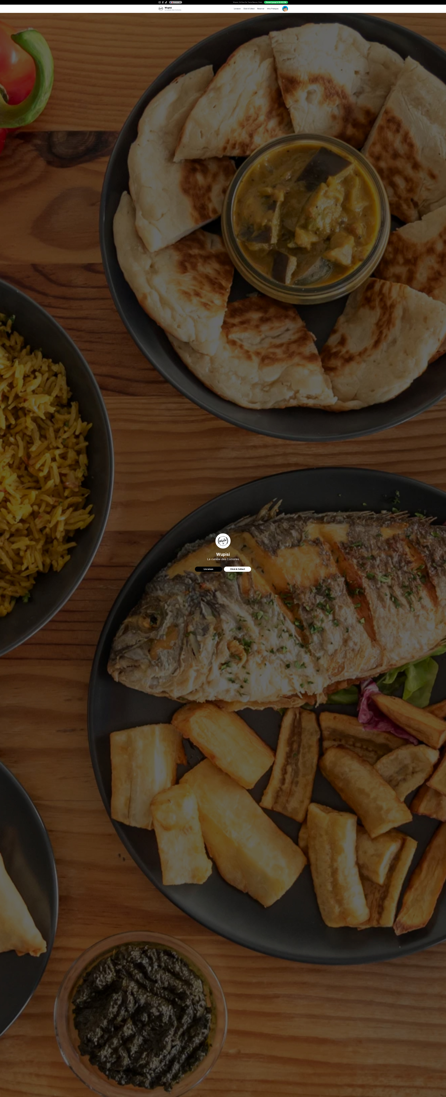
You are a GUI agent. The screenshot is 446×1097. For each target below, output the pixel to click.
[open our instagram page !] (159, 2)
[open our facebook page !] (163, 2)
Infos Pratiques (273, 9)
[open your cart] (285, 9)
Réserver (260, 9)
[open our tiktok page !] (166, 2)
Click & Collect (248, 9)
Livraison (237, 9)
